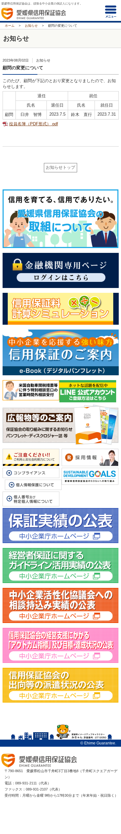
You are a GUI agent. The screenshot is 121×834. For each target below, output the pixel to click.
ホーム (10, 25)
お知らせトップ (60, 167)
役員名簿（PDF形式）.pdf (33, 123)
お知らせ (31, 25)
